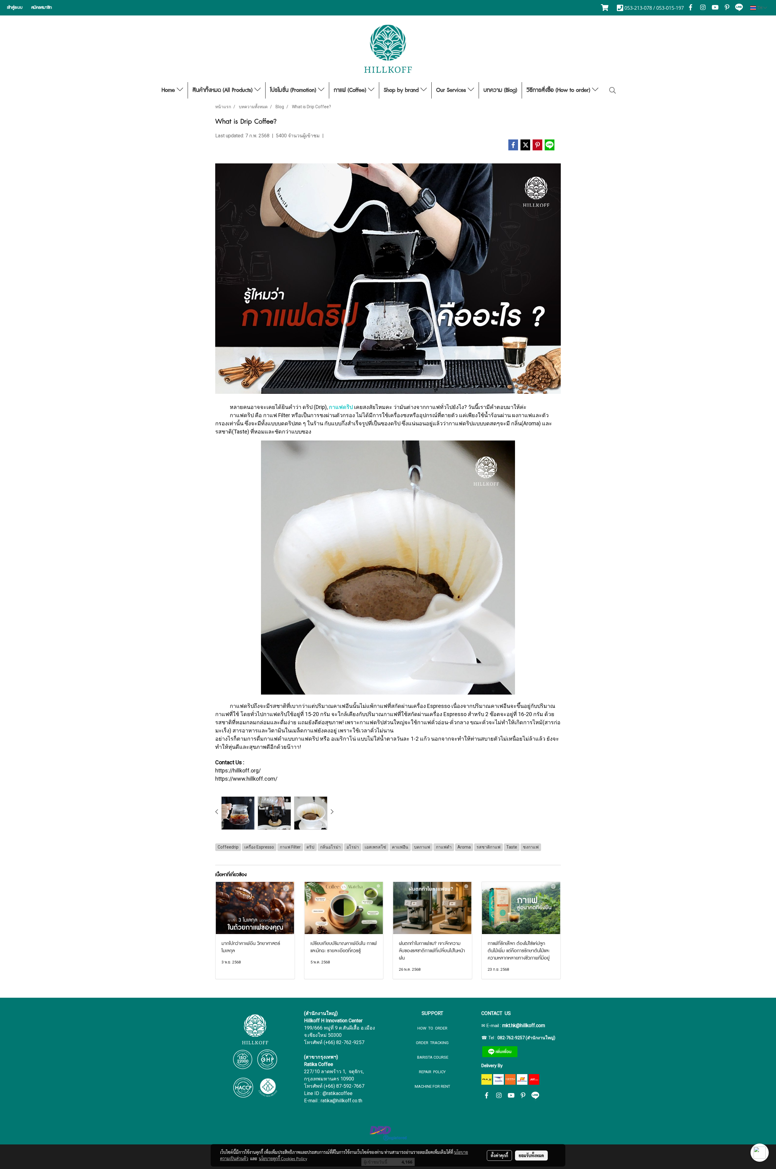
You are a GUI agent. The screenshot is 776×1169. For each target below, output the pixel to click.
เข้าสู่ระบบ (14, 8)
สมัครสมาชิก (41, 8)
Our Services (452, 90)
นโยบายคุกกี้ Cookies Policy (283, 1158)
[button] (612, 90)
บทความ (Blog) (500, 90)
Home (169, 90)
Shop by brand (402, 90)
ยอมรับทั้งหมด (531, 1155)
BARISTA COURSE (432, 1057)
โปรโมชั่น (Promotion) (294, 90)
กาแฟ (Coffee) (351, 90)
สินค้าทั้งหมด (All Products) (223, 90)
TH (759, 7)
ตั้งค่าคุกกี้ (499, 1155)
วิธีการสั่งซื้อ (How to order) (559, 90)
